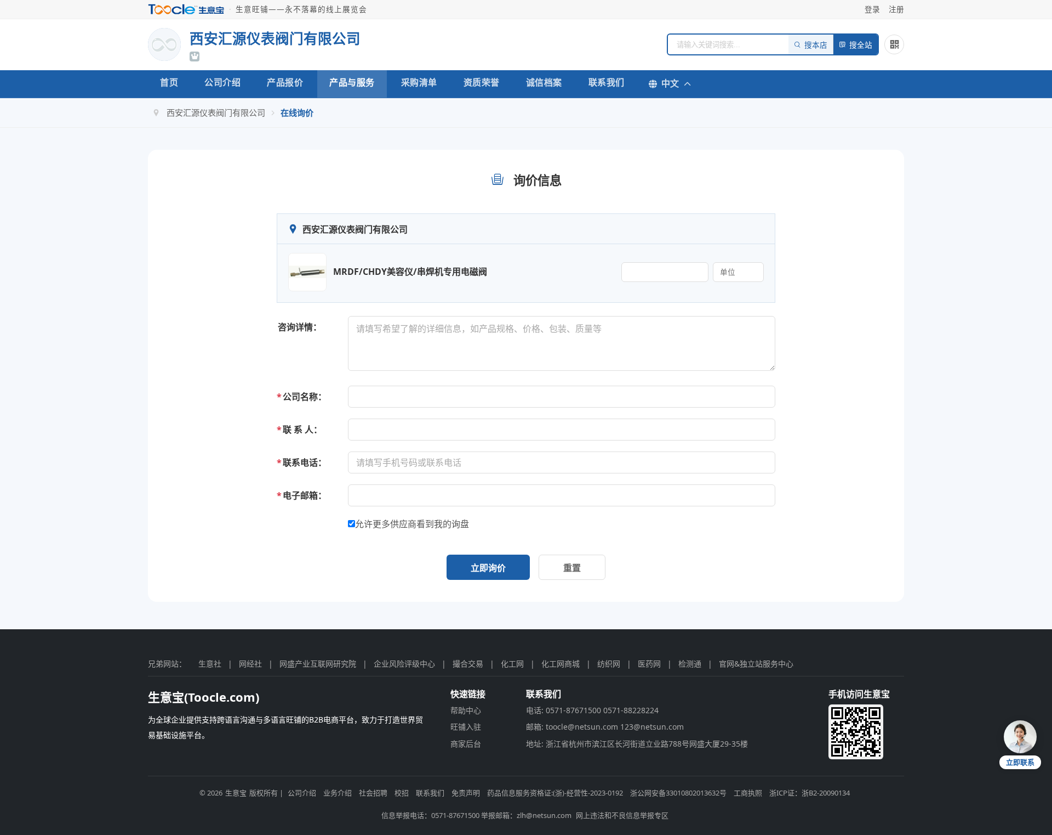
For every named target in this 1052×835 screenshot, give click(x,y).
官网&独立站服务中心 (756, 663)
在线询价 (297, 112)
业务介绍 (337, 793)
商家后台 (465, 743)
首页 (169, 82)
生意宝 (236, 793)
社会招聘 (373, 793)
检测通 (689, 663)
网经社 (250, 663)
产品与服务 (352, 82)
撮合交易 (468, 663)
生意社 (209, 663)
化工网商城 (560, 663)
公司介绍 (222, 82)
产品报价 (285, 82)
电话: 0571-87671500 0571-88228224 (592, 710)
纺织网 (608, 663)
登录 (872, 9)
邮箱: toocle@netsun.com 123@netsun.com (605, 726)
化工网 (512, 663)
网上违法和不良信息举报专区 (622, 815)
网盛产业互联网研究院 (317, 663)
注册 (896, 9)
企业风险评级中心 (404, 663)
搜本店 (815, 45)
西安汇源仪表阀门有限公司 (216, 112)
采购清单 (419, 82)
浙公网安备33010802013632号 (678, 793)
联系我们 (606, 82)
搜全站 (860, 45)
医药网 (649, 663)
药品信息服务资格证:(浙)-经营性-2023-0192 (555, 793)
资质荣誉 (482, 82)
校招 (402, 793)
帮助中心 (465, 710)
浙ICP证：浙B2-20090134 (809, 793)
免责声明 (465, 793)
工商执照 (748, 793)
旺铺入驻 (465, 726)
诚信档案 (544, 82)
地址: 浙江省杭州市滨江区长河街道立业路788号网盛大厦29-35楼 (637, 743)
